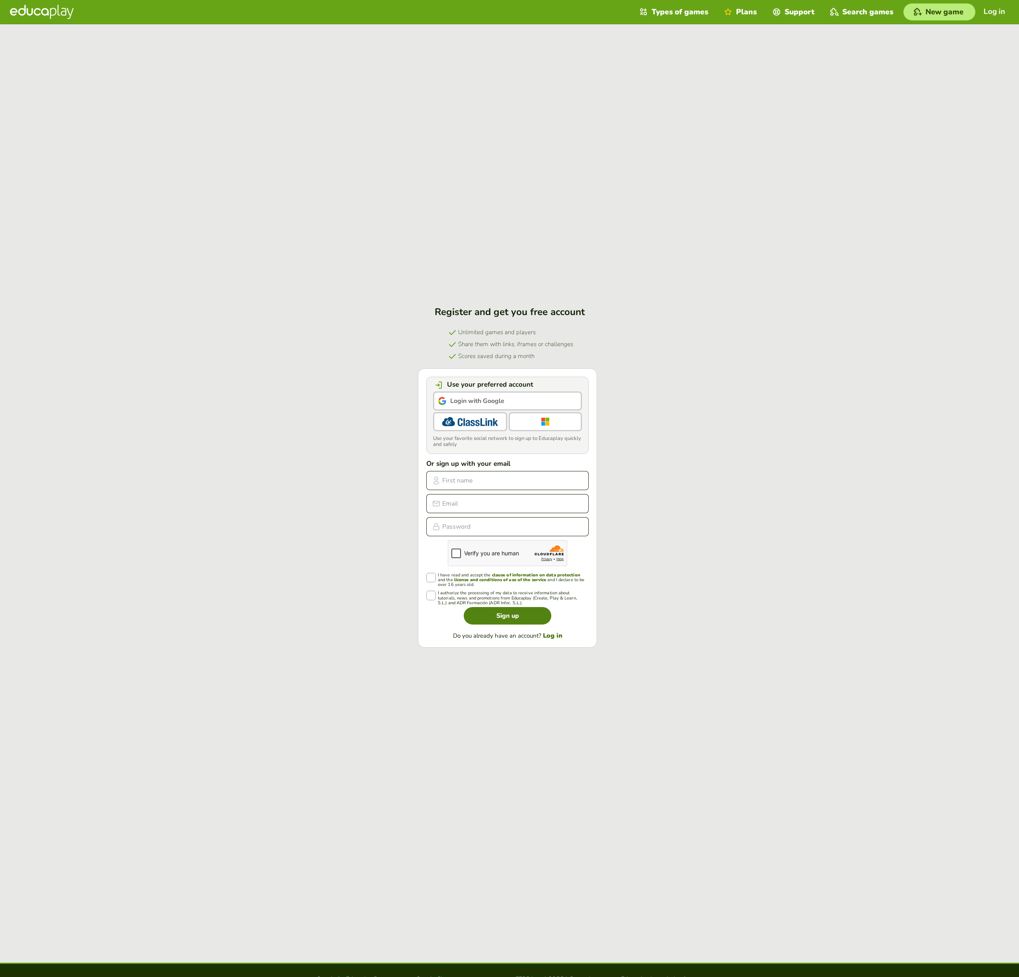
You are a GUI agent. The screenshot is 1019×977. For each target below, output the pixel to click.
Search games (867, 12)
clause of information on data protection (536, 575)
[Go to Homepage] (42, 12)
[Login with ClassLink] (470, 421)
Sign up (507, 615)
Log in (552, 636)
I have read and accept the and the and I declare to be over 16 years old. (511, 580)
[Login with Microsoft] (545, 421)
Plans (746, 12)
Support (799, 12)
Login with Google (477, 401)
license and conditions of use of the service (500, 580)
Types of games (680, 12)
